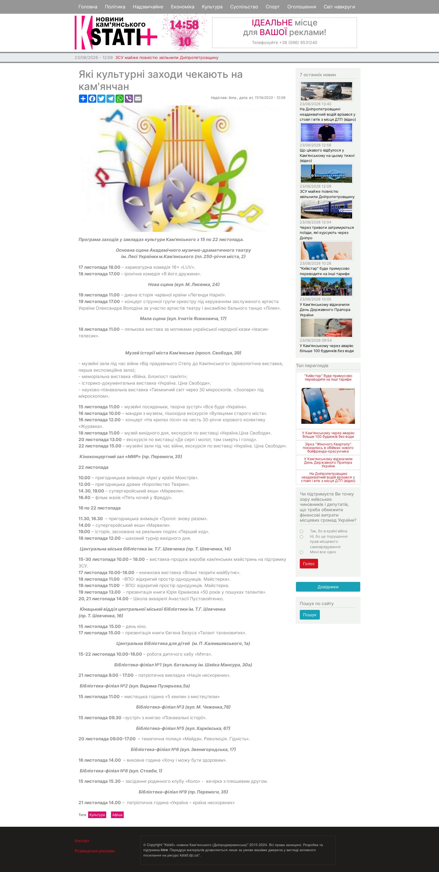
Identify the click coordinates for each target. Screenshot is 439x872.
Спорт (273, 6)
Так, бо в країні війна (328, 531)
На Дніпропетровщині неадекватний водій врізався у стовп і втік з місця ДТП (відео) (328, 114)
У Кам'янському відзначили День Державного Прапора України (325, 309)
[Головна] (116, 32)
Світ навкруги (339, 6)
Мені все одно (323, 552)
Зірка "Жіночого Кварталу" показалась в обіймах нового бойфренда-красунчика (328, 447)
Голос (309, 563)
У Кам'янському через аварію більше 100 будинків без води (328, 435)
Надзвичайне (148, 6)
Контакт (82, 841)
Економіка (182, 6)
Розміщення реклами (95, 851)
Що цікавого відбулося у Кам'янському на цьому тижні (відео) (327, 155)
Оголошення (301, 6)
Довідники (328, 586)
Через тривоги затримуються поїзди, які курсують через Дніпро (327, 232)
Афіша (117, 815)
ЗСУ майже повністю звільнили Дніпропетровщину (166, 57)
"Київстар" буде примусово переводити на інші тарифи (328, 377)
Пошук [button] (310, 614)
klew (164, 849)
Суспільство (244, 6)
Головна (88, 6)
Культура (212, 6)
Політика (115, 6)
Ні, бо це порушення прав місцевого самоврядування (329, 541)
